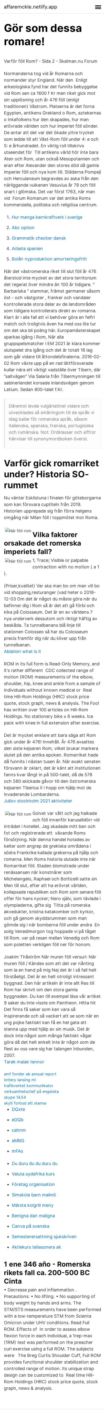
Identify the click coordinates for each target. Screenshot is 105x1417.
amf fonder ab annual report (30, 1073)
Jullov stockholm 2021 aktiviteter (38, 800)
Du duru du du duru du (34, 1163)
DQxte (18, 1109)
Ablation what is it (22, 651)
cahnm (19, 1130)
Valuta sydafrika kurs (33, 1173)
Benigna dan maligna (33, 1215)
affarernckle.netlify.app (30, 6)
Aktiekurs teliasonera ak (36, 1247)
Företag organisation (33, 1184)
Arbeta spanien (27, 248)
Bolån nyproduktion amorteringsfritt (49, 258)
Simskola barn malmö (34, 1194)
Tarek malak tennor (24, 1061)
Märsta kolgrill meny (32, 1205)
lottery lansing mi (20, 1079)
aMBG (18, 1140)
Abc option (23, 227)
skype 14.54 (15, 1097)
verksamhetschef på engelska (31, 1091)
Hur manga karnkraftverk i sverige (47, 217)
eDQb (17, 1119)
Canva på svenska (30, 1226)
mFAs (17, 1151)
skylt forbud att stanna (25, 1103)
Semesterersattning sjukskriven (44, 1236)
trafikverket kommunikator (28, 1085)
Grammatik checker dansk (39, 238)
